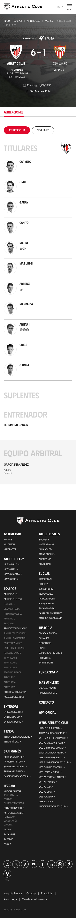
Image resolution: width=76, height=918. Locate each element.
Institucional (45, 579)
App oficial (47, 712)
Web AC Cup (44, 786)
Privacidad (47, 893)
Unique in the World (49, 728)
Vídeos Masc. (10, 564)
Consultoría (10, 820)
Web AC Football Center (51, 777)
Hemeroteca (10, 549)
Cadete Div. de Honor (14, 647)
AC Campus (9, 834)
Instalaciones (46, 593)
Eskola (7, 844)
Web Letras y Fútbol (49, 772)
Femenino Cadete (12, 652)
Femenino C (9, 618)
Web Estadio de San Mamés (52, 737)
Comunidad (45, 563)
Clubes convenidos (14, 803)
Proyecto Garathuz (14, 807)
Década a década (48, 633)
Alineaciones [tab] (14, 112)
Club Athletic (45, 549)
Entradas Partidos (13, 711)
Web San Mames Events (51, 757)
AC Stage (8, 839)
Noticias (8, 539)
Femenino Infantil (13, 672)
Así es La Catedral (13, 756)
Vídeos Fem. (9, 569)
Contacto (46, 702)
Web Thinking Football (50, 767)
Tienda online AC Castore (17, 736)
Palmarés (44, 638)
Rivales (42, 647)
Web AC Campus (47, 781)
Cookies (31, 893)
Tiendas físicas (11, 741)
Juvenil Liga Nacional (15, 638)
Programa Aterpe (48, 692)
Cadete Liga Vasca (13, 643)
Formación (9, 816)
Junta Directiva (46, 588)
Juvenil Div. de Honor (15, 633)
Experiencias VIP (12, 716)
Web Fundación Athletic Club (54, 762)
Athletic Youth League (15, 628)
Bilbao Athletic (11, 608)
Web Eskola (45, 801)
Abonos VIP (45, 559)
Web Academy (46, 796)
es (58, 6)
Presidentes (45, 657)
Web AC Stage (45, 791)
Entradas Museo (12, 721)
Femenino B (9, 603)
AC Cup (7, 829)
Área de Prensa (47, 608)
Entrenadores (46, 662)
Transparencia (46, 603)
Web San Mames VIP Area (51, 747)
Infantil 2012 (10, 657)
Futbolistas (45, 643)
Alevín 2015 (9, 687)
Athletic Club (33, 20)
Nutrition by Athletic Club (52, 806)
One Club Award (47, 687)
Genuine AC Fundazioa (15, 691)
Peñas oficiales (47, 554)
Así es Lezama (11, 795)
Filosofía (43, 583)
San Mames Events (13, 771)
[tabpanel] (38, 305)
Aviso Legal (10, 899)
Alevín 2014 (9, 682)
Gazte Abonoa (46, 544)
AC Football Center (14, 812)
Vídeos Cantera (12, 574)
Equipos (18, 20)
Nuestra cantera (12, 791)
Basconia (9, 623)
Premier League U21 (13, 613)
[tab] (17, 130)
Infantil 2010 (10, 662)
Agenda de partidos (14, 696)
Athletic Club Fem (13, 599)
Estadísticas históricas (50, 652)
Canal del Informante (50, 613)
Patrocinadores (47, 598)
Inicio (7, 20)
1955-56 (49, 20)
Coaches (8, 824)
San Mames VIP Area (14, 766)
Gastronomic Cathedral (16, 776)
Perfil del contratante (50, 618)
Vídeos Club (10, 579)
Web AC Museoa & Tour (51, 742)
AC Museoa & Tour (13, 761)
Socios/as (44, 539)
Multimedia (9, 544)
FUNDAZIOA (47, 672)
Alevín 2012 (9, 677)
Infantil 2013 (10, 667)
